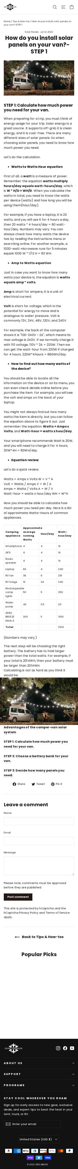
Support (12, 1074)
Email (7, 832)
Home (7, 21)
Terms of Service (58, 913)
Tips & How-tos (21, 21)
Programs (14, 1085)
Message (10, 852)
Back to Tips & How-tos (42, 936)
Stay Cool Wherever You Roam (35, 1098)
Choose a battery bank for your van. (36, 758)
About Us (13, 1063)
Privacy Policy (28, 913)
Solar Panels (32, 31)
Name (8, 813)
